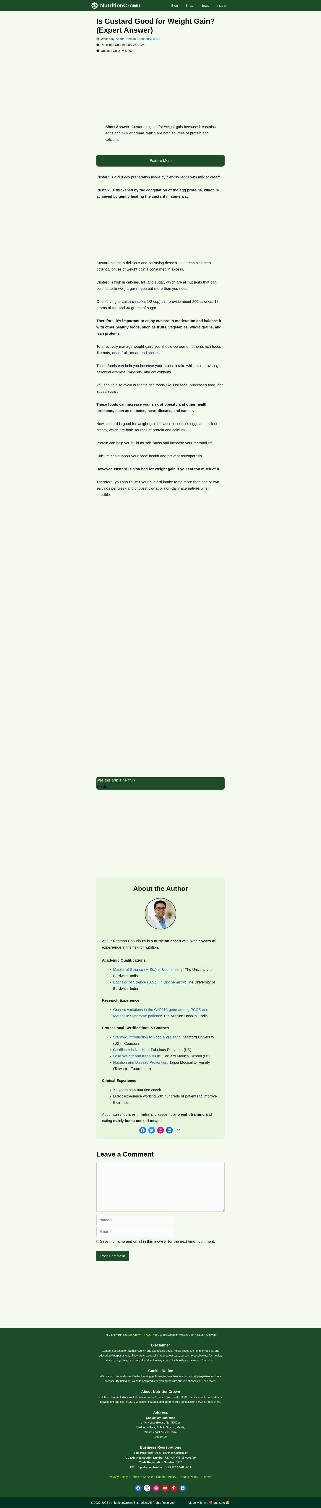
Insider (221, 5)
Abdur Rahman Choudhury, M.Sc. (138, 38)
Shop (189, 5)
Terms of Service (142, 1476)
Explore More (161, 161)
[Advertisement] (160, 86)
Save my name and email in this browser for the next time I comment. (157, 1241)
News (205, 5)
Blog (174, 5)
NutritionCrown (120, 5)
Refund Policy (188, 1476)
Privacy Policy (118, 1476)
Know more (213, 1401)
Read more (207, 1360)
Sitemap (206, 1476)
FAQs (147, 1334)
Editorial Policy (166, 1476)
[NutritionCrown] (94, 5)
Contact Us (160, 1436)
